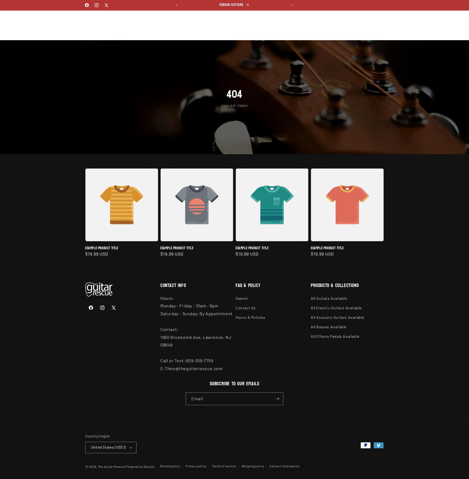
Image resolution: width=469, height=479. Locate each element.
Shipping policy (253, 466)
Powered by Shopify (140, 466)
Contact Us (246, 307)
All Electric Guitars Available (336, 307)
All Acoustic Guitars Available (337, 317)
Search (242, 298)
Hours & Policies (250, 317)
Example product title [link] (101, 248)
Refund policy (170, 466)
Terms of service (224, 466)
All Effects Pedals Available (335, 336)
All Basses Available (329, 326)
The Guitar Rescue (111, 466)
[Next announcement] (292, 5)
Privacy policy (196, 466)
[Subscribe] (277, 398)
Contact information (284, 466)
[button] (136, 19)
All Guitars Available (329, 298)
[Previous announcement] (177, 5)
